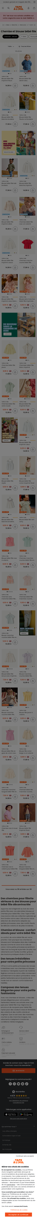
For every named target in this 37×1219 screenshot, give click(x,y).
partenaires (11, 1185)
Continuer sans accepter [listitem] (25, 1156)
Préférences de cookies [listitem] (19, 1210)
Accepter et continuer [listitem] (18, 1214)
